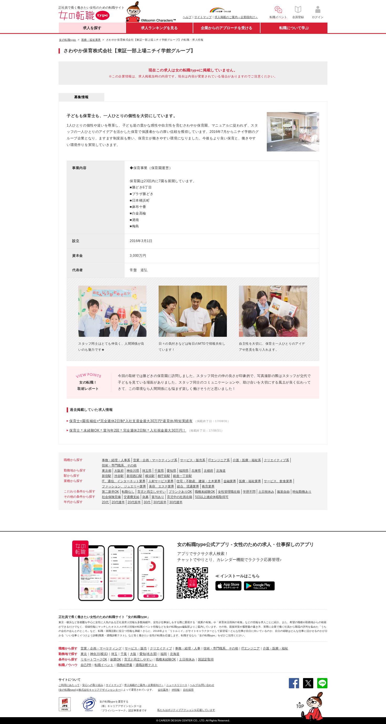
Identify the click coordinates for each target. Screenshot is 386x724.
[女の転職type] (67, 689)
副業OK (115, 659)
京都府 (208, 471)
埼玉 (114, 653)
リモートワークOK (94, 659)
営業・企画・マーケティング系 (155, 460)
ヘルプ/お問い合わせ (202, 685)
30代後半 (175, 502)
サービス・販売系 (192, 460)
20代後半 (118, 502)
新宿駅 (106, 476)
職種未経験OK (205, 492)
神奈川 (95, 653)
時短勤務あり (302, 492)
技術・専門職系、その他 (119, 465)
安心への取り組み (92, 685)
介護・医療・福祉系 (247, 460)
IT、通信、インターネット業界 (123, 481)
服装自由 (283, 492)
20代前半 (134, 502)
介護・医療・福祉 (275, 648)
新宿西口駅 (134, 476)
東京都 (106, 471)
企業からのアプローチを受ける (226, 28)
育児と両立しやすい (151, 492)
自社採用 (188, 689)
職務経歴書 (124, 665)
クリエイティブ (161, 648)
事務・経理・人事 (187, 648)
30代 (147, 502)
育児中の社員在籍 (179, 497)
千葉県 (159, 471)
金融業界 (229, 481)
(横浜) (104, 653)
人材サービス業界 (161, 481)
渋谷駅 (119, 476)
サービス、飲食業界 (278, 481)
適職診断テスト (146, 665)
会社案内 (163, 689)
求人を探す (92, 28)
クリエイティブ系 (276, 460)
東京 (84, 653)
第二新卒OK (110, 492)
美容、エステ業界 (161, 486)
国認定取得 (206, 659)
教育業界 (208, 486)
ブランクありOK (180, 492)
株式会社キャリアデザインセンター (100, 689)
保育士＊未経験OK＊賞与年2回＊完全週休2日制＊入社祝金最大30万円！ (127, 430)
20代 (105, 502)
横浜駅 (150, 476)
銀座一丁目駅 (182, 476)
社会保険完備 (111, 497)
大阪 (133, 653)
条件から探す (68, 659)
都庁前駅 (164, 476)
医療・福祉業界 (250, 481)
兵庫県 (196, 471)
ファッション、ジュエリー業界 (124, 486)
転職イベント (104, 665)
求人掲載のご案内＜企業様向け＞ (236, 17)
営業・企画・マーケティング (101, 648)
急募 (145, 497)
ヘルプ (187, 17)
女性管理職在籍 (229, 492)
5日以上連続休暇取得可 (211, 497)
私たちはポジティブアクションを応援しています (186, 710)
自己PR (86, 665)
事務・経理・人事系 (116, 460)
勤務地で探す (68, 653)
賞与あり (158, 497)
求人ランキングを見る (159, 28)
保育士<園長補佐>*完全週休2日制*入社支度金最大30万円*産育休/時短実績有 (130, 421)
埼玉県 (147, 471)
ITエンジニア (250, 648)
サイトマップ (203, 17)
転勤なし (128, 492)
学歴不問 (249, 492)
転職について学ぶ (294, 28)
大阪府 (119, 471)
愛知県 (171, 471)
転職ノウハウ (68, 665)
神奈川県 (133, 471)
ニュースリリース (176, 685)
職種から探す (68, 648)
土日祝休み (266, 492)
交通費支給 (131, 497)
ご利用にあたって (69, 685)
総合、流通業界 (188, 486)
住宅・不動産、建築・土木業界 (198, 481)
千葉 (124, 653)
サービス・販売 (136, 648)
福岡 (163, 653)
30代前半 (159, 502)
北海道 (221, 471)
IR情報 (176, 689)
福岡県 (184, 471)
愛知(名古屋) (148, 653)
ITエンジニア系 (219, 460)
